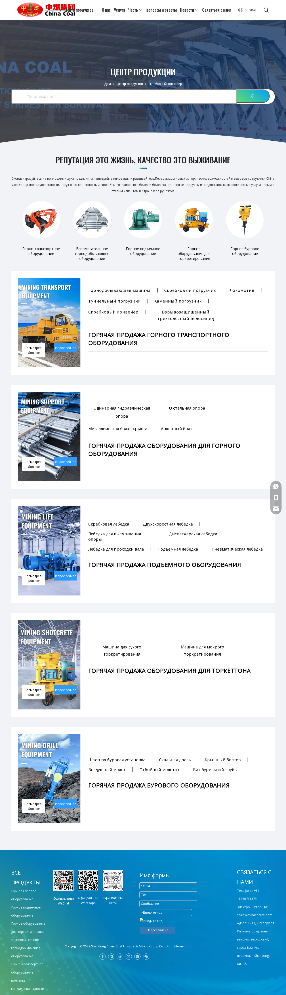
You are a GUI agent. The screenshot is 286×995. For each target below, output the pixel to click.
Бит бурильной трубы (215, 769)
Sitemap (179, 946)
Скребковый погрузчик (190, 290)
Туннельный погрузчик (114, 301)
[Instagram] (137, 956)
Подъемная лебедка (178, 549)
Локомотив (242, 290)
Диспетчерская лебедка (193, 533)
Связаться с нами (216, 10)
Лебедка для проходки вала (116, 549)
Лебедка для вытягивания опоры (114, 536)
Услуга (119, 10)
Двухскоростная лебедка (168, 524)
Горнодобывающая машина (119, 290)
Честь (133, 10)
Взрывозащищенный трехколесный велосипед (186, 315)
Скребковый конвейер (113, 312)
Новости (187, 10)
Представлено (157, 930)
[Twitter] (129, 956)
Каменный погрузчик (178, 301)
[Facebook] (102, 956)
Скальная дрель (175, 759)
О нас (106, 10)
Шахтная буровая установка (116, 759)
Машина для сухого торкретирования (121, 650)
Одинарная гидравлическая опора (121, 412)
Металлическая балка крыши (117, 428)
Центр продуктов (79, 10)
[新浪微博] (120, 956)
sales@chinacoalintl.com (254, 915)
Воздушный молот (107, 769)
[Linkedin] (111, 956)
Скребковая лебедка (108, 524)
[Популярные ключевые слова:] (253, 96)
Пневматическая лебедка (237, 549)
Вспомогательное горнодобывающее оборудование (25, 948)
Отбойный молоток (159, 769)
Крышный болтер (223, 759)
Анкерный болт (176, 428)
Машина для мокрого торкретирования (202, 650)
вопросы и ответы (161, 10)
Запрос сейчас (65, 348)
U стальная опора (187, 408)
